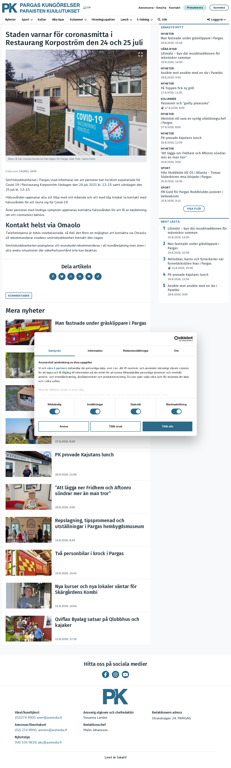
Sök (164, 19)
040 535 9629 (25, 742)
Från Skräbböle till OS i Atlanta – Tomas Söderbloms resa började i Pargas (191, 177)
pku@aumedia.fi (50, 742)
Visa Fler (194, 209)
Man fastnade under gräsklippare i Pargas (193, 248)
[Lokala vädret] (85, 7)
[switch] (95, 411)
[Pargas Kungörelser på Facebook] (105, 674)
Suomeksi (219, 7)
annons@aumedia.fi (52, 730)
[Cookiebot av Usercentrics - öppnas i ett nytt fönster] (177, 339)
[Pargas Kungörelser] (115, 695)
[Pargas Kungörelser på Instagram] (115, 674)
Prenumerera (195, 7)
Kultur (42, 19)
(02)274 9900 (25, 717)
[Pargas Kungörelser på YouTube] (125, 674)
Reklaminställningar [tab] (136, 350)
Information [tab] (95, 350)
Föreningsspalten (103, 19)
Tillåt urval (115, 426)
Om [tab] (176, 350)
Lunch (124, 19)
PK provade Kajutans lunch (188, 277)
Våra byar (58, 19)
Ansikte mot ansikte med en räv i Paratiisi (192, 290)
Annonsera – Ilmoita (152, 8)
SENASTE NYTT (172, 27)
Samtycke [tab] (54, 350)
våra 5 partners (57, 367)
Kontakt (174, 8)
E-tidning (143, 19)
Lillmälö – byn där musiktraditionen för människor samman (197, 233)
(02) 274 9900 (25, 730)
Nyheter (10, 19)
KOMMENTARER (18, 296)
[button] (216, 19)
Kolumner (76, 19)
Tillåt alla (167, 426)
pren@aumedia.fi (49, 717)
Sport (25, 19)
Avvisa (64, 426)
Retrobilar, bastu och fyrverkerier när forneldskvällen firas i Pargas (196, 263)
